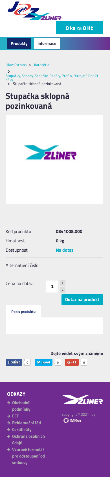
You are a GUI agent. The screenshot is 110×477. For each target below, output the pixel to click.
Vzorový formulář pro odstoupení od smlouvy (28, 456)
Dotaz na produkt (82, 299)
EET (15, 416)
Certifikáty (22, 429)
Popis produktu (23, 311)
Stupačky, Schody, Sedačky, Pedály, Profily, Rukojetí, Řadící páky (52, 78)
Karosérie (41, 65)
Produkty (19, 43)
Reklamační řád (26, 422)
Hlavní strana (16, 65)
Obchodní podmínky (21, 405)
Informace (47, 43)
